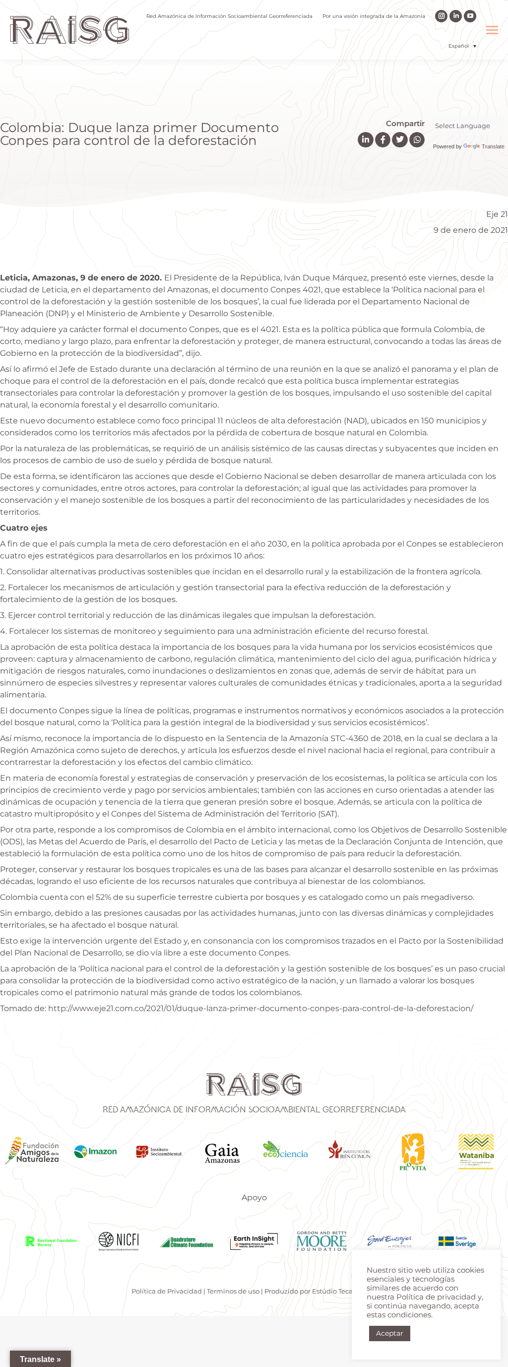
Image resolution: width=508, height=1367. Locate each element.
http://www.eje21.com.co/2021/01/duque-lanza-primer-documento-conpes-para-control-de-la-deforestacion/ (260, 1008)
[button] (462, 46)
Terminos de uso (233, 1291)
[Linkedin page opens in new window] (455, 16)
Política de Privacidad (166, 1291)
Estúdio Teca (332, 1291)
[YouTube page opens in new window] (470, 16)
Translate (493, 146)
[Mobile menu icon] (492, 30)
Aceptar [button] (389, 1333)
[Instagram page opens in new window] (441, 16)
